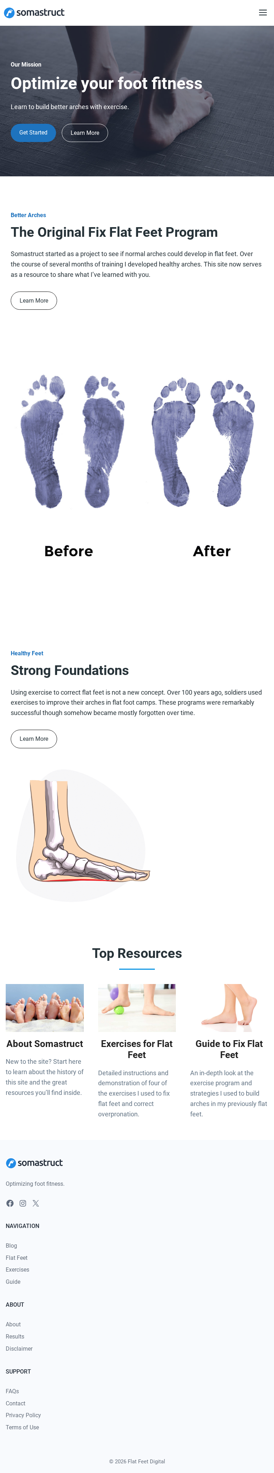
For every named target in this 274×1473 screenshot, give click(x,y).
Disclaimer (19, 1348)
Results (15, 1336)
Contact (15, 1403)
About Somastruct (44, 1043)
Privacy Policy (23, 1415)
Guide (13, 1281)
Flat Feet (16, 1257)
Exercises (17, 1269)
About (13, 1324)
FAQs (12, 1391)
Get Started (33, 132)
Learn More (85, 132)
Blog (11, 1245)
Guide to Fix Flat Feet (229, 1049)
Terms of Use (22, 1427)
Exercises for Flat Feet (137, 1049)
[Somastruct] (34, 13)
